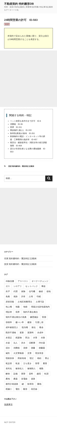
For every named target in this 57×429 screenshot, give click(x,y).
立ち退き (27, 363)
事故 (43, 286)
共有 (23, 296)
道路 (33, 379)
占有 (31, 296)
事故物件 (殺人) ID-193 (21, 130)
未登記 (9, 337)
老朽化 (9, 368)
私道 (17, 363)
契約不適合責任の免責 (16, 317)
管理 (37, 363)
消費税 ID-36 (16, 124)
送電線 (24, 379)
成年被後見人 (12, 327)
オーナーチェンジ (40, 281)
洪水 (23, 343)
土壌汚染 (40, 301)
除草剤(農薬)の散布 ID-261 (22, 133)
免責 (8, 296)
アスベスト (23, 281)
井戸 (8, 291)
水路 (43, 337)
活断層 (32, 343)
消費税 (16, 348)
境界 (17, 312)
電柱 (17, 389)
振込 (34, 327)
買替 (23, 373)
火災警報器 (18, 353)
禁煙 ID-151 (16, 127)
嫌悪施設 (34, 317)
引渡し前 (39, 322)
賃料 (31, 373)
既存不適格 (11, 332)
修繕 (41, 291)
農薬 (15, 379)
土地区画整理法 (25, 301)
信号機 (32, 291)
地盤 (17, 307)
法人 (15, 343)
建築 (29, 322)
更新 (22, 332)
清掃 (25, 348)
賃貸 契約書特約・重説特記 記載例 (21, 166)
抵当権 (25, 327)
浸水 (8, 348)
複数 (41, 368)
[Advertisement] (28, 78)
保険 (23, 291)
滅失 (8, 353)
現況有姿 (39, 353)
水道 (8, 343)
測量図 (42, 348)
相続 (39, 358)
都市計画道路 (12, 384)
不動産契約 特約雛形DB (19, 3)
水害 (35, 337)
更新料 (30, 332)
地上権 (9, 307)
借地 (48, 291)
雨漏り (9, 389)
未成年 (40, 332)
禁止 (47, 358)
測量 (33, 348)
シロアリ (17, 286)
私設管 (9, 363)
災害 (29, 353)
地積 (25, 307)
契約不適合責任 (30, 312)
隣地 (39, 384)
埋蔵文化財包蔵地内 (40, 307)
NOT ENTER (9, 422)
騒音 (25, 389)
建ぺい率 (19, 322)
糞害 (45, 363)
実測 (44, 317)
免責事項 (8, 404)
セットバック (31, 286)
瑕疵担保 (10, 358)
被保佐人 (19, 368)
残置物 (18, 337)
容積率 (9, 322)
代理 (15, 291)
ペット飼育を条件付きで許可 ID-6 (25, 121)
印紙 (39, 296)
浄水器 (42, 343)
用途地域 (22, 358)
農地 (8, 379)
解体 (8, 373)
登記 (31, 358)
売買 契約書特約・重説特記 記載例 (20, 258)
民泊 (27, 337)
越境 (39, 373)
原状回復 (10, 301)
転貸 (46, 373)
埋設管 (9, 312)
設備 (15, 373)
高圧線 (34, 389)
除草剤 (30, 384)
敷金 (41, 327)
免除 (15, 296)
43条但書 (10, 281)
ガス (8, 286)
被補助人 (31, 368)
